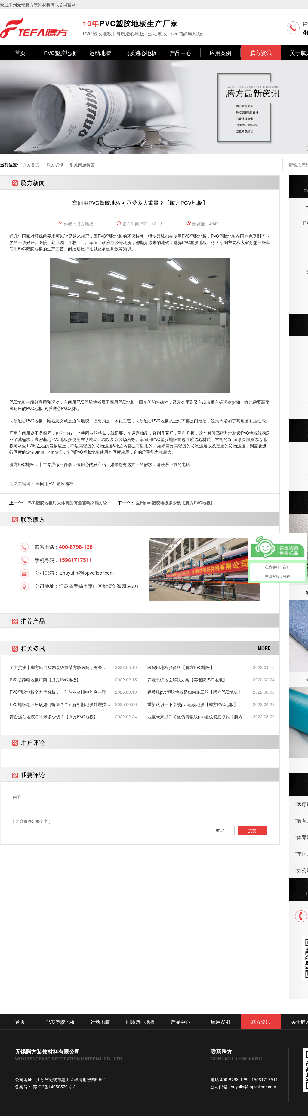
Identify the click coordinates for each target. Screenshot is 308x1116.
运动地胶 (100, 52)
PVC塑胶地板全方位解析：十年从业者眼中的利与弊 (58, 692)
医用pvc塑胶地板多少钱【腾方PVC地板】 (175, 503)
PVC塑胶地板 (60, 52)
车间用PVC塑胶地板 (54, 483)
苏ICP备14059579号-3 (54, 1087)
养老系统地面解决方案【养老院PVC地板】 (187, 680)
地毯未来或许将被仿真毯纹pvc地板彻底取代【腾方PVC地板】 (194, 716)
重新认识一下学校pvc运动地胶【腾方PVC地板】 (192, 704)
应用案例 (220, 52)
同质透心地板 (140, 52)
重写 (220, 830)
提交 (252, 830)
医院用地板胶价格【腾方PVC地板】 (180, 667)
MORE (264, 648)
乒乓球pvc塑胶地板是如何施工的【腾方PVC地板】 (194, 692)
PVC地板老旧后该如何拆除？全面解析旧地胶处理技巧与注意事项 (60, 704)
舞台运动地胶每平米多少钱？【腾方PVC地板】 (54, 716)
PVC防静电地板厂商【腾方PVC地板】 (45, 680)
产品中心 (180, 52)
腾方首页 (31, 165)
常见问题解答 (82, 165)
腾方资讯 (261, 52)
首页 (20, 52)
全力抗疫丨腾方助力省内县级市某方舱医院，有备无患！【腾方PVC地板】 (58, 667)
